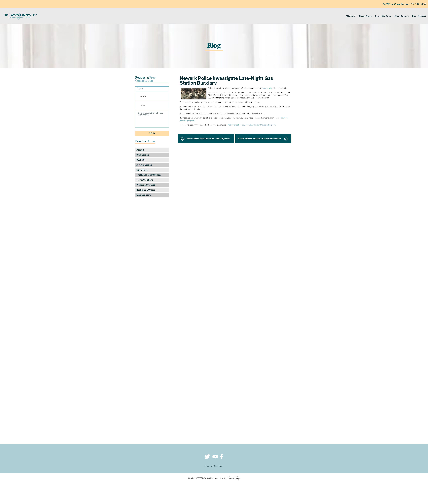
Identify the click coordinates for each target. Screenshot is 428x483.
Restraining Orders (145, 190)
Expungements (143, 195)
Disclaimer (218, 466)
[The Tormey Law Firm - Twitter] (207, 457)
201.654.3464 (418, 4)
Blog (414, 16)
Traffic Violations (144, 180)
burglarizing (267, 88)
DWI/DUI (140, 160)
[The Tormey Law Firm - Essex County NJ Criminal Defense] (20, 16)
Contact (422, 16)
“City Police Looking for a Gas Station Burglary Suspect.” (252, 125)
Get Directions (109, 396)
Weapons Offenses (145, 185)
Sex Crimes (142, 170)
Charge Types (365, 16)
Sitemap (208, 466)
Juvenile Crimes (144, 165)
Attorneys (350, 16)
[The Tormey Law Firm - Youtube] (215, 457)
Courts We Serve (383, 16)
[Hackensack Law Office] (109, 419)
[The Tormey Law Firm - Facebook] (221, 457)
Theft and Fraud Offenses (148, 175)
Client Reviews (401, 16)
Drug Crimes (142, 155)
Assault (140, 150)
